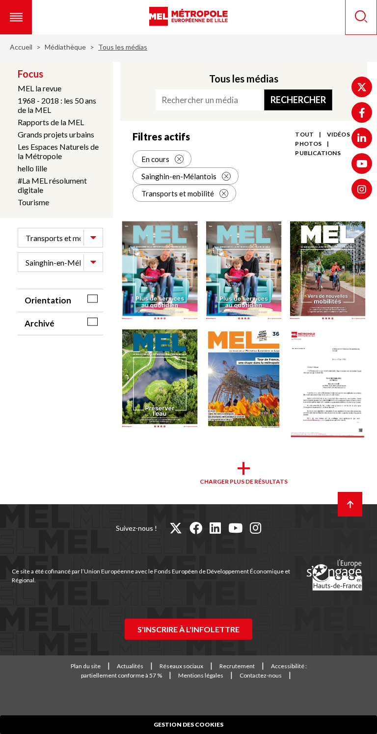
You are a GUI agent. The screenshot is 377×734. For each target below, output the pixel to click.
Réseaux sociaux (181, 666)
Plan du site (86, 666)
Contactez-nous (261, 675)
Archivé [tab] (39, 323)
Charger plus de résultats (244, 481)
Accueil (21, 47)
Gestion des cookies (188, 724)
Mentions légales (200, 675)
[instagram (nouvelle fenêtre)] (255, 527)
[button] (16, 17)
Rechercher (298, 99)
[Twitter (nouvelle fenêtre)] (362, 87)
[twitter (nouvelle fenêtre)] (175, 527)
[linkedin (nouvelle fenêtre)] (215, 527)
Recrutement (237, 666)
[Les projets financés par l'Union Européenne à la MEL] (334, 575)
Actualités (130, 666)
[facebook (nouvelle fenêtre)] (195, 527)
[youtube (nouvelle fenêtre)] (235, 527)
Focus (30, 74)
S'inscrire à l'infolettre (188, 629)
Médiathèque (65, 47)
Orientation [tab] (48, 300)
